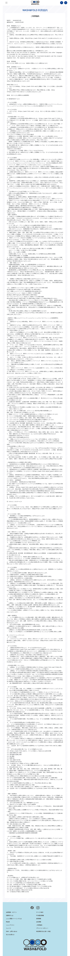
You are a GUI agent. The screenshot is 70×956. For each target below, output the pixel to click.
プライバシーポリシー (42, 928)
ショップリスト (10, 925)
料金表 (8, 921)
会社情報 (38, 921)
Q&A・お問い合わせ (11, 931)
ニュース (8, 928)
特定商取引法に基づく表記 (43, 931)
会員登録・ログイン (11, 912)
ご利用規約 (39, 925)
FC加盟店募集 (40, 915)
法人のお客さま (10, 934)
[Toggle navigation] (6, 2)
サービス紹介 (39, 912)
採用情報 (38, 918)
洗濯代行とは (9, 915)
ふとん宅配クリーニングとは (14, 918)
